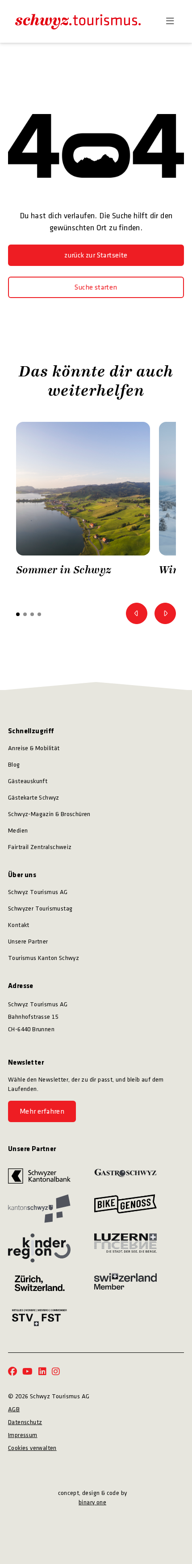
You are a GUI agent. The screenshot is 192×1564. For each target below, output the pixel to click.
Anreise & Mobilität (34, 748)
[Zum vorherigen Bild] (136, 613)
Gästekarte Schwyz (33, 797)
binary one (92, 1502)
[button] (18, 614)
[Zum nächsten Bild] (165, 613)
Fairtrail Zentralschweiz (40, 847)
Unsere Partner (28, 941)
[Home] (78, 21)
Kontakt (18, 925)
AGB (14, 1409)
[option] (83, 501)
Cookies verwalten (32, 1448)
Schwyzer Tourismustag (40, 908)
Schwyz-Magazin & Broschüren (49, 814)
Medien (18, 830)
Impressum (23, 1435)
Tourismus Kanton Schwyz (43, 958)
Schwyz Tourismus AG (38, 892)
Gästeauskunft (27, 781)
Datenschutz (25, 1422)
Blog (14, 764)
